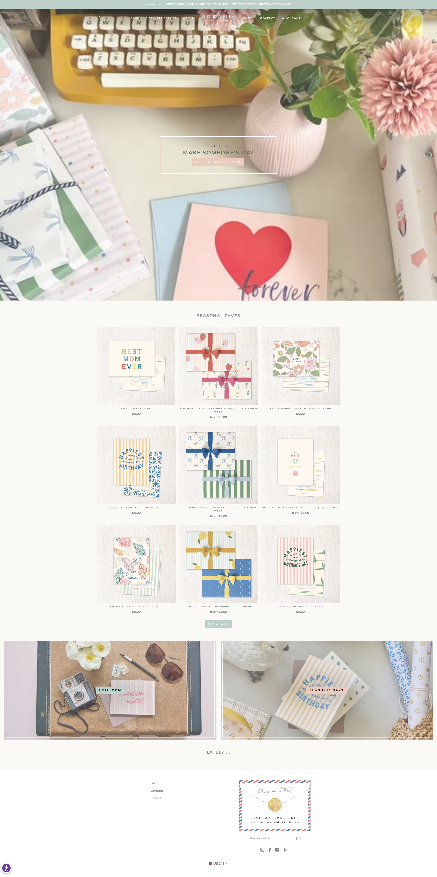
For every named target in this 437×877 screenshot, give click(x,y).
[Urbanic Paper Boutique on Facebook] (270, 849)
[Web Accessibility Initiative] (6, 868)
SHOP (135, 18)
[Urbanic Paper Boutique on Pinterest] (285, 849)
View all (218, 624)
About (157, 783)
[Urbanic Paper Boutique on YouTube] (277, 849)
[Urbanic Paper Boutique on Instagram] (262, 849)
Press (157, 798)
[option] (218, 4)
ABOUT (188, 18)
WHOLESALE (291, 18)
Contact (157, 790)
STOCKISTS (267, 18)
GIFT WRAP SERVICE (161, 18)
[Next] (431, 154)
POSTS (248, 18)
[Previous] (6, 154)
